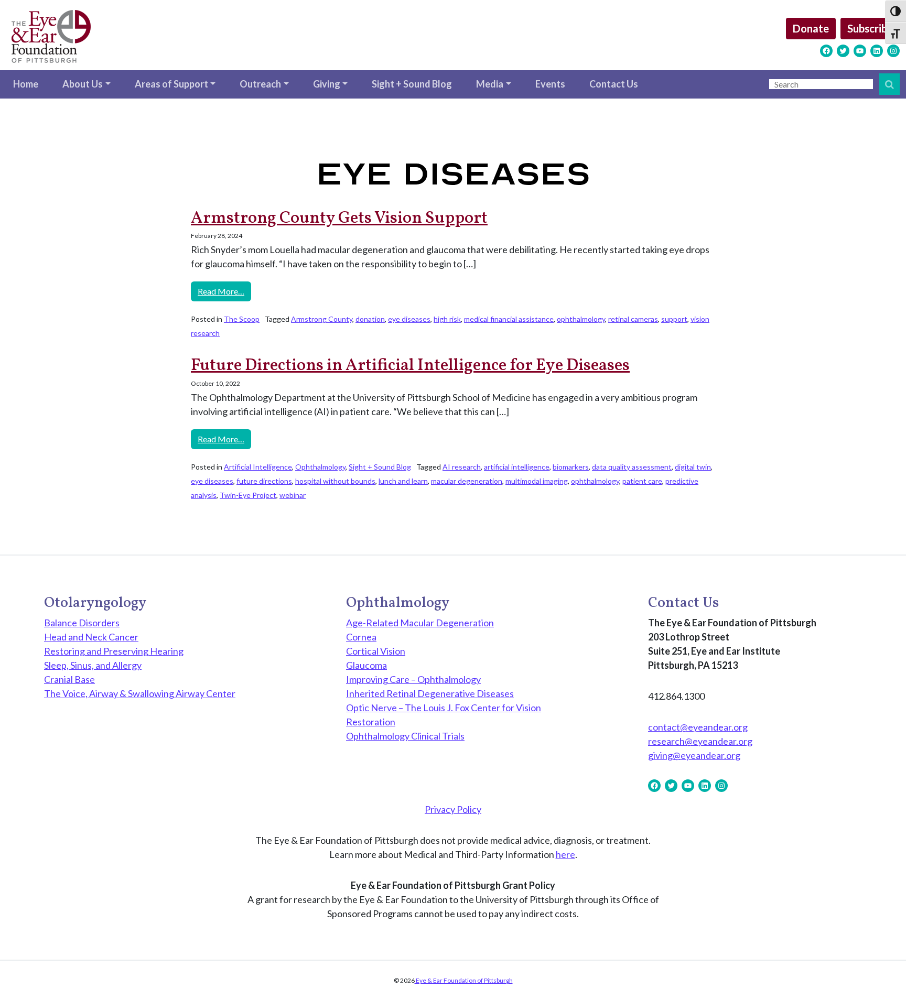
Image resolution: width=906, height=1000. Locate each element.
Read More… (224, 291)
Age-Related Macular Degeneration (420, 622)
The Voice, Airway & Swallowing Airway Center (139, 693)
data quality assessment (632, 466)
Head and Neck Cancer (91, 637)
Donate (811, 28)
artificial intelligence (516, 466)
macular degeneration (466, 480)
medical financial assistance (509, 318)
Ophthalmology (320, 466)
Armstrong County (321, 318)
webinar (292, 495)
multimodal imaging (536, 480)
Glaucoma (366, 665)
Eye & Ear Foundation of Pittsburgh (464, 980)
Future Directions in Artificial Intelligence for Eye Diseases (410, 365)
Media (489, 84)
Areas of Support (171, 84)
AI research (462, 466)
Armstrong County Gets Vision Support (339, 218)
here (565, 854)
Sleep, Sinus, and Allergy (93, 665)
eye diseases (409, 318)
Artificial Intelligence (258, 466)
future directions (264, 480)
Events (550, 84)
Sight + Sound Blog (412, 84)
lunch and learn (403, 480)
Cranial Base (69, 679)
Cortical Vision (375, 651)
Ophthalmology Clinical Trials (405, 736)
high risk (447, 318)
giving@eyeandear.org (694, 755)
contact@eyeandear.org (698, 727)
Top (881, 975)
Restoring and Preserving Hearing (114, 651)
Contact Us (613, 84)
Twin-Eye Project (248, 495)
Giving (326, 84)
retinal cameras (633, 318)
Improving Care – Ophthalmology (413, 679)
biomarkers (571, 466)
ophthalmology (581, 318)
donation (370, 318)
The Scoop (242, 318)
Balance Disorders (82, 622)
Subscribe (870, 28)
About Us (82, 84)
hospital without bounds (335, 480)
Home (25, 84)
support (674, 318)
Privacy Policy (453, 809)
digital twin (693, 466)
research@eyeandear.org (700, 741)
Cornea (361, 637)
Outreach (260, 84)
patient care (642, 480)
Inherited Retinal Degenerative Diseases (430, 693)
